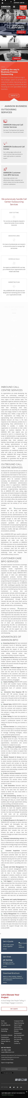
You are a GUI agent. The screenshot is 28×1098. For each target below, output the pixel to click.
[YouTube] (17, 1087)
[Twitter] (14, 1087)
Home (2, 1021)
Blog (2, 1043)
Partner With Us (5, 1041)
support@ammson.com (7, 1052)
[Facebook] (10, 1087)
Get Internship (18, 1039)
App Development (19, 1035)
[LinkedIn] (21, 1087)
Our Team (4, 1023)
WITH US (23, 7)
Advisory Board (5, 1039)
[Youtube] (2, 3)
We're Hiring (17, 1037)
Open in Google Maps (7, 1062)
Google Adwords (5, 1025)
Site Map (16, 1041)
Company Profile (18, 1021)
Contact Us (17, 1043)
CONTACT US (21, 17)
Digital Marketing (19, 1023)
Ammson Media (18, 1029)
